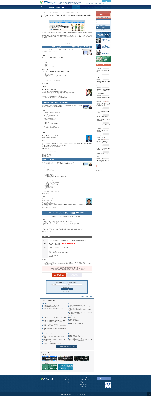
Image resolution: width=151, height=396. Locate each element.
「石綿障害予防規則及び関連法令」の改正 (51, 306)
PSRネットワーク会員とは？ (103, 17)
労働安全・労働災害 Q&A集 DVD (75, 333)
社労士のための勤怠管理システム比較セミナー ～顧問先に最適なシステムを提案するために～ (103, 148)
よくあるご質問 (66, 379)
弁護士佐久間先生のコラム (74, 317)
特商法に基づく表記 (83, 384)
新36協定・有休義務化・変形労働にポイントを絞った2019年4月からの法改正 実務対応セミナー (80, 313)
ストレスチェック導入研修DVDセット (76, 338)
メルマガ (100, 3)
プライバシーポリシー (84, 377)
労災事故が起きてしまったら (74, 335)
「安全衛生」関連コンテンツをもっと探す (67, 346)
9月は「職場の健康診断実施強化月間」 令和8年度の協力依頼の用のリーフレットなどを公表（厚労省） (54, 324)
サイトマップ (66, 382)
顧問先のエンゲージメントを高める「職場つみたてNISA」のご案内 (54, 337)
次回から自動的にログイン (67, 287)
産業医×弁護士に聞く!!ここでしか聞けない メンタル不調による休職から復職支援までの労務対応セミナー (80, 307)
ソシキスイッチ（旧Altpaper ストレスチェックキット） (53, 343)
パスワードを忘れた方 (67, 291)
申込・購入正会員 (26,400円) (74, 275)
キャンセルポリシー (83, 386)
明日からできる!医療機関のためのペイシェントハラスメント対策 (103, 142)
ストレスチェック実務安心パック (49, 341)
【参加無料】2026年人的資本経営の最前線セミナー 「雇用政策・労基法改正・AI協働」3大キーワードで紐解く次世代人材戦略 (103, 91)
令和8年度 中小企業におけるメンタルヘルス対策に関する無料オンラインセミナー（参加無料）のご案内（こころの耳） (54, 326)
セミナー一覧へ (103, 166)
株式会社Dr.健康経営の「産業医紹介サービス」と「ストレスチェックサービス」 (54, 340)
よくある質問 (94, 3)
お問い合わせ (88, 3)
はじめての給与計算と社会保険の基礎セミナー (103, 98)
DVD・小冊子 (76, 7)
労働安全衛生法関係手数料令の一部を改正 (51, 305)
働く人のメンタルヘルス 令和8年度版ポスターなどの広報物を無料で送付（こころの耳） (54, 318)
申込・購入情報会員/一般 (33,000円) (59, 275)
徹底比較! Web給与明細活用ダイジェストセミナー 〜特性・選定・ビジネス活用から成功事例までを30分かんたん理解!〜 (103, 118)
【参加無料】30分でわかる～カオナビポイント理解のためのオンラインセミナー (103, 111)
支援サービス (105, 7)
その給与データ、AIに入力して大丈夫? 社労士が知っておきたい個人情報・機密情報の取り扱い (103, 104)
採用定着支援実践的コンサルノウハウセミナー (103, 77)
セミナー (68, 7)
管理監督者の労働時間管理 (74, 320)
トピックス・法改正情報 (49, 7)
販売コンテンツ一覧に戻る (87, 296)
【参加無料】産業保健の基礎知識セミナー (77, 305)
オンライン (106, 68)
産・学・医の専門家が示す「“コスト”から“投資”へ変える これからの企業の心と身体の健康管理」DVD (80, 340)
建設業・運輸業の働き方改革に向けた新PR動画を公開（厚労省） (54, 329)
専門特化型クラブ (99, 170)
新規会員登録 (103, 14)
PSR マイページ (105, 378)
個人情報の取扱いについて (84, 379)
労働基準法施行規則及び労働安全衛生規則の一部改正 (53, 308)
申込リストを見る (107, 1)
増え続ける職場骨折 (73, 319)
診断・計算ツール (95, 7)
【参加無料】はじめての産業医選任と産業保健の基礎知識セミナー (80, 310)
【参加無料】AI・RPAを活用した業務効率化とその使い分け (103, 136)
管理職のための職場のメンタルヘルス (76, 336)
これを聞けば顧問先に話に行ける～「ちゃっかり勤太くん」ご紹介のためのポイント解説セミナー (103, 162)
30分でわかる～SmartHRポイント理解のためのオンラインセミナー (103, 125)
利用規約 (81, 381)
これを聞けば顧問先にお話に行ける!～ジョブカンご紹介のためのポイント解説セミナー (103, 155)
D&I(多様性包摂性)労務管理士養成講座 (102, 71)
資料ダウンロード (85, 7)
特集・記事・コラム (60, 7)
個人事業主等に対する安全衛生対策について (77, 323)
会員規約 (81, 382)
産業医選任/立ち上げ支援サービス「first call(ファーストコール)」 (54, 334)
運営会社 (65, 377)
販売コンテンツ (46, 12)
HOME (41, 12)
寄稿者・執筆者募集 (106, 3)
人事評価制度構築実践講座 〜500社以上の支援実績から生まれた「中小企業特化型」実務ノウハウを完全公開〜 (103, 83)
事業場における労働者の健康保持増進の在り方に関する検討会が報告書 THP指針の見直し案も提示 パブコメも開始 (54, 321)
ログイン (67, 289)
